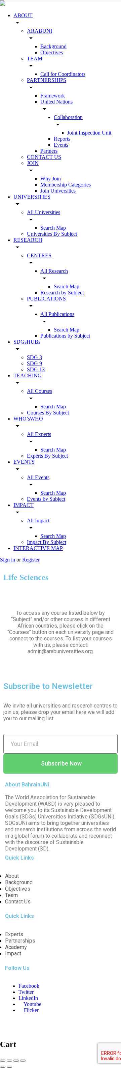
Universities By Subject (52, 234)
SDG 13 (36, 369)
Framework (52, 95)
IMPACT (23, 505)
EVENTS (24, 462)
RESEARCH (27, 240)
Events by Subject (46, 499)
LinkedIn (28, 998)
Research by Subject (62, 292)
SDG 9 (34, 363)
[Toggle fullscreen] (16, 1061)
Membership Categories (65, 184)
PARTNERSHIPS (46, 80)
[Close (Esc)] (2, 1061)
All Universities (43, 212)
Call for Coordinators (62, 74)
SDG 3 (34, 357)
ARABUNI (39, 31)
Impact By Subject (46, 542)
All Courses (39, 391)
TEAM (34, 58)
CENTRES (39, 255)
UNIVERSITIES (31, 197)
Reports (62, 139)
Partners (48, 151)
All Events (38, 477)
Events (61, 145)
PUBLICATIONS (46, 298)
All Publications (57, 314)
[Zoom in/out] (23, 1061)
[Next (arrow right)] (9, 1067)
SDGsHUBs (26, 342)
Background (53, 46)
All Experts (39, 434)
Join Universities (58, 191)
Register (31, 559)
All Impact (38, 520)
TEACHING (27, 375)
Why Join (50, 178)
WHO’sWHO (28, 419)
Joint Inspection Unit (89, 133)
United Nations (56, 102)
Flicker (31, 1010)
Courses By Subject (48, 412)
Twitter (26, 992)
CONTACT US (44, 157)
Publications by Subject (65, 336)
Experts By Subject (47, 456)
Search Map (53, 228)
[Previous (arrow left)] (2, 1067)
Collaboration (68, 117)
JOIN (33, 163)
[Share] (9, 1061)
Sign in (8, 559)
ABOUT (23, 15)
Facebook (28, 986)
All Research (54, 271)
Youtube (32, 1004)
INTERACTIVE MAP (38, 548)
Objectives (51, 52)
